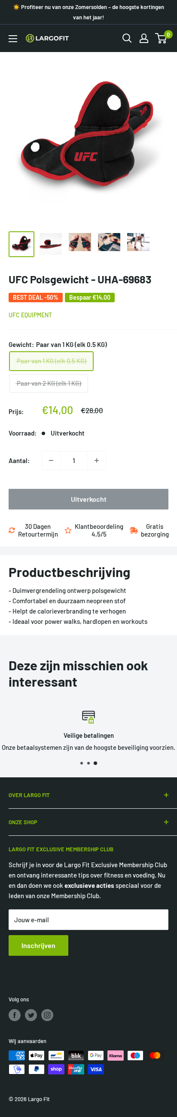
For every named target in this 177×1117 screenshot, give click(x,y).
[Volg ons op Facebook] (15, 1015)
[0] (161, 38)
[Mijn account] (144, 38)
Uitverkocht (89, 499)
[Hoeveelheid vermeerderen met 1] (97, 460)
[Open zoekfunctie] (127, 38)
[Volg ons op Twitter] (31, 1015)
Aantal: (19, 460)
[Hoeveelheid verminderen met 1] (51, 460)
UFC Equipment (30, 315)
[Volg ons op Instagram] (47, 1015)
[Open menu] (13, 38)
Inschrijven (38, 945)
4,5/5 (99, 534)
